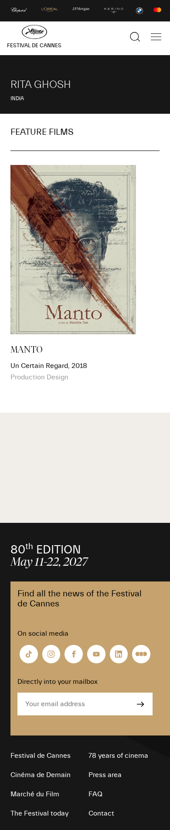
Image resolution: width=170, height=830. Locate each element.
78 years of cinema (118, 756)
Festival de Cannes (40, 756)
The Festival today (39, 813)
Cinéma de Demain (40, 775)
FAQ (95, 794)
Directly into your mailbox (57, 682)
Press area (105, 775)
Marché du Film (34, 794)
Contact (101, 813)
